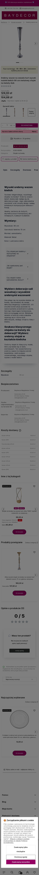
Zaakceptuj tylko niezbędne (21, 849)
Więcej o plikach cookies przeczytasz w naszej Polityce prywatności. (16, 841)
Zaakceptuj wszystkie (21, 862)
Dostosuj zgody (20, 857)
